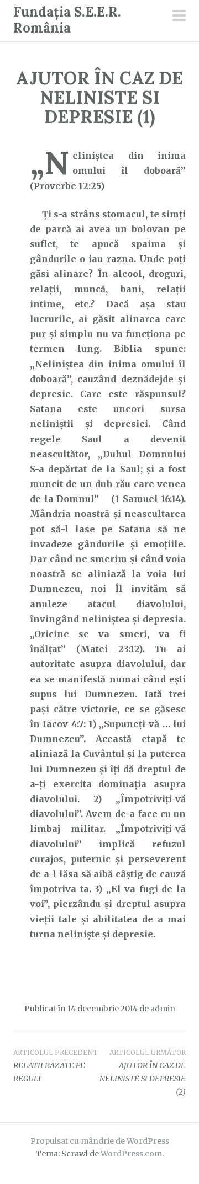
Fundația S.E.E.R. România (67, 19)
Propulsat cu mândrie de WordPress (99, 1141)
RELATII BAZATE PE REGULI (55, 1066)
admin (162, 1009)
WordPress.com (131, 1154)
